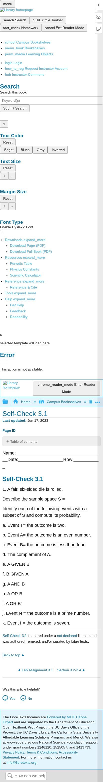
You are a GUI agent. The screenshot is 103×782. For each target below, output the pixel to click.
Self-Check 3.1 (14, 636)
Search (10, 776)
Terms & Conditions (41, 752)
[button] (18, 311)
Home (25, 402)
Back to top (11, 655)
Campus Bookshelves (64, 402)
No (30, 698)
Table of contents (23, 442)
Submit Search (14, 108)
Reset (7, 142)
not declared (67, 636)
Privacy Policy (13, 752)
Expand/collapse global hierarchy (8, 402)
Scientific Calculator (25, 275)
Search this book (13, 92)
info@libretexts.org (21, 762)
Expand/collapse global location (97, 400)
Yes (12, 698)
